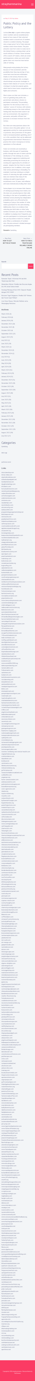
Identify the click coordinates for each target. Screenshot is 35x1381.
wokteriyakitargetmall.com (10, 733)
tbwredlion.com (6, 1261)
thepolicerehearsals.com (9, 838)
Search (3, 262)
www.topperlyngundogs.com (10, 1131)
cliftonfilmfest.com (7, 649)
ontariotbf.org (6, 531)
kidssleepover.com (7, 514)
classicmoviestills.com (8, 814)
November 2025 (6, 327)
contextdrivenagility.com (9, 912)
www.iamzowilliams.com (9, 1219)
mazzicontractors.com (8, 1231)
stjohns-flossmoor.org (8, 996)
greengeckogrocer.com (8, 728)
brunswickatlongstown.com (10, 933)
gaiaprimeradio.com (7, 945)
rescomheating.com (7, 1335)
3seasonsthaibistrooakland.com (11, 772)
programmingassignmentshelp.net (12, 512)
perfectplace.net (6, 770)
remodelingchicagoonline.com (11, 1182)
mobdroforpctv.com (7, 807)
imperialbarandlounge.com (10, 652)
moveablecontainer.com (9, 596)
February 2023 (6, 413)
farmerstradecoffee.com (9, 1096)
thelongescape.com (7, 952)
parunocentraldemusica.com (10, 1252)
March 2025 (5, 347)
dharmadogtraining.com (9, 1328)
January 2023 (5, 416)
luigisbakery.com (6, 1196)
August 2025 (5, 337)
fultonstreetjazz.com (8, 591)
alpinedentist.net (7, 568)
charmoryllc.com (6, 828)
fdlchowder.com (6, 1168)
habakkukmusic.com (7, 1112)
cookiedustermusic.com (9, 1000)
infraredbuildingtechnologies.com (12, 617)
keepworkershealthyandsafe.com (12, 535)
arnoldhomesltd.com (8, 645)
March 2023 (5, 409)
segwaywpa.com (6, 1080)
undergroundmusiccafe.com (10, 1345)
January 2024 (5, 376)
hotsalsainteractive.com (9, 489)
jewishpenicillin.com (7, 747)
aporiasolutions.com (8, 1077)
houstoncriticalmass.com (9, 833)
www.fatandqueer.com (8, 1149)
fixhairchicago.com (7, 1049)
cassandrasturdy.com (8, 810)
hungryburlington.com (8, 931)
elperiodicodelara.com (8, 477)
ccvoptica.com (6, 1191)
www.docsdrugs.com (8, 1163)
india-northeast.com (8, 638)
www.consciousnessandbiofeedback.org (14, 1217)
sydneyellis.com (6, 738)
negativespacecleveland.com (10, 984)
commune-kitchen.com (8, 872)
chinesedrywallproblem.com (10, 991)
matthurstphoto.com (8, 1275)
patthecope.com (6, 1056)
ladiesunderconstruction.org (10, 607)
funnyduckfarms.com (8, 1298)
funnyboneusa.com (7, 998)
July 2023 (4, 396)
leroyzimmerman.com (8, 1305)
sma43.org (4, 1180)
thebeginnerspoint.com (8, 821)
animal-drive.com (7, 1068)
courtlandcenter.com (8, 1024)
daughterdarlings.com (8, 484)
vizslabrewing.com (7, 679)
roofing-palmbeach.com (9, 640)
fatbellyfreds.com (7, 1240)
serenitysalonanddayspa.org (10, 491)
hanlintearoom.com (7, 1296)
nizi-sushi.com (5, 940)
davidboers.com (6, 1100)
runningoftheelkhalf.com (9, 1133)
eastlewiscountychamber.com (11, 842)
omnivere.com (6, 500)
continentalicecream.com (9, 861)
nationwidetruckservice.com (10, 1012)
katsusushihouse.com (8, 886)
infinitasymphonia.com (8, 882)
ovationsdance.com (7, 756)
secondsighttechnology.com (10, 724)
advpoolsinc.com (6, 1038)
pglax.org (4, 982)
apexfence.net (6, 1349)
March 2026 (5, 314)
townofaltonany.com (8, 980)
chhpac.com (5, 1326)
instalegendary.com (7, 533)
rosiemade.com (6, 696)
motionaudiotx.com (7, 1331)
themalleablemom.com (9, 926)
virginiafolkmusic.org (8, 754)
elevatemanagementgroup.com (11, 1303)
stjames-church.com (8, 900)
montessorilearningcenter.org (11, 1268)
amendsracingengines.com (9, 1145)
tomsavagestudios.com (9, 749)
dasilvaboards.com (7, 849)
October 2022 (6, 426)
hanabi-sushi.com (7, 1198)
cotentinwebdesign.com (9, 603)
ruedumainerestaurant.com (10, 891)
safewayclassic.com (7, 524)
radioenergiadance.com (8, 570)
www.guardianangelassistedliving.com (13, 1254)
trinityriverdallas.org (8, 768)
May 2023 (4, 403)
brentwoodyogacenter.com (10, 1184)
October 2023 (6, 386)
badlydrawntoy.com (7, 1107)
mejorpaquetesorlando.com (10, 705)
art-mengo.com (6, 942)
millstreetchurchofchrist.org (10, 1284)
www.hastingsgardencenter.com (11, 1221)
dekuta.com (5, 1203)
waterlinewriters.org (8, 1087)
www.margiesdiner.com (8, 1166)
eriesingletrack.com (7, 691)
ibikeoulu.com (5, 914)
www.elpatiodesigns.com (9, 1242)
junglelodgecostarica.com (9, 956)
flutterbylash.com (7, 1294)
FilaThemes (17, 1373)
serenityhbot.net (6, 1117)
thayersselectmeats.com (9, 1075)
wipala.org (4, 791)
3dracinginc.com (6, 831)
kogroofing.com (6, 565)
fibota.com (5, 1247)
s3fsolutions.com (7, 628)
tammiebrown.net (7, 947)
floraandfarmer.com (7, 626)
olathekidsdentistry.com (9, 700)
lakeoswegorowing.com (9, 1314)
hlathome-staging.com (8, 731)
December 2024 (6, 350)
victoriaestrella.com (8, 1019)
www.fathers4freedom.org (10, 1128)
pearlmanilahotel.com (8, 556)
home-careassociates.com (9, 779)
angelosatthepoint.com (9, 1040)
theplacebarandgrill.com (9, 1033)
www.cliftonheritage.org (9, 1177)
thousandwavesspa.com (9, 1021)
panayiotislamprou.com (9, 575)
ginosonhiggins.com (7, 968)
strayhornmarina (11, 4)
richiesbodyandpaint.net (9, 479)
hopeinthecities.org (7, 803)
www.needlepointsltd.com (10, 1170)
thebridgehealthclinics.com (10, 1084)
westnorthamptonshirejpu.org (11, 586)
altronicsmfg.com (7, 507)
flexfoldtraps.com (7, 1142)
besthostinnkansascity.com (10, 1340)
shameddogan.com (7, 1089)
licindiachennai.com (7, 482)
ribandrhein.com (6, 759)
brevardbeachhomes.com (9, 631)
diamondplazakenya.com (9, 1259)
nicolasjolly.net (6, 879)
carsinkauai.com (6, 1282)
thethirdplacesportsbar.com (10, 1233)
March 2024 (5, 370)
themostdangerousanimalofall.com (13, 835)
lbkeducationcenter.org (8, 765)
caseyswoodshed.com (8, 1047)
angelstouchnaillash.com (9, 712)
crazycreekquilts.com (8, 863)
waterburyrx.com (6, 1035)
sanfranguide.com (7, 826)
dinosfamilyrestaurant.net (9, 614)
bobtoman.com (6, 561)
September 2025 (6, 334)
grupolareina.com (7, 598)
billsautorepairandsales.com (10, 1263)
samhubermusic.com (8, 1347)
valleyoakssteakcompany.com (11, 1045)
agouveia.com (5, 1319)
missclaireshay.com (7, 472)
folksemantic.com (7, 670)
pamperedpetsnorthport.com (10, 693)
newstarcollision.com (8, 719)
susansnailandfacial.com (9, 1121)
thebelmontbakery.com (9, 521)
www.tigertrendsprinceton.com (11, 1126)
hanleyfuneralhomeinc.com (10, 703)
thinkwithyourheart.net (8, 656)
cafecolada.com (6, 817)
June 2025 (4, 343)
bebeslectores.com (7, 610)
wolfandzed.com (6, 1200)
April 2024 (4, 367)
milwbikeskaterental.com (9, 975)
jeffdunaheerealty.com (8, 1135)
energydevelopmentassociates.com (12, 624)
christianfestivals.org (8, 959)
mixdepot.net (5, 1207)
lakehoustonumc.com (8, 1110)
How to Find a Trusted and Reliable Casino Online (26, 243)
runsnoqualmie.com (7, 1161)
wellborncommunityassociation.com (13, 582)
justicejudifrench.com (8, 921)
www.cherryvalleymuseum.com (11, 600)
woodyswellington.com (9, 1238)
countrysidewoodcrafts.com (10, 526)
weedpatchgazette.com (9, 686)
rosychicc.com (5, 796)
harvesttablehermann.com (10, 619)
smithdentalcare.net (8, 1342)
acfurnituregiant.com (8, 496)
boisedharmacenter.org (8, 786)
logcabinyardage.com (8, 1098)
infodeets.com (6, 486)
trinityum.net (5, 1228)
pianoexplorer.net (7, 1224)
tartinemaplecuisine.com (9, 935)
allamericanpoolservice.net (10, 745)
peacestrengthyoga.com (9, 1138)
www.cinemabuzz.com (8, 1205)
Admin (16, 18)
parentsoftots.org (7, 1091)
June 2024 (4, 360)
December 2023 (6, 380)
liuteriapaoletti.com (7, 986)
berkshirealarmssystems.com (10, 677)
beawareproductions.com (9, 910)
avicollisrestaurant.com (9, 1028)
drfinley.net (5, 1307)
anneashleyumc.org (7, 1152)
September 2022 (6, 429)
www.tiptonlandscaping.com (10, 1187)
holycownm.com (6, 1010)
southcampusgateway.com (10, 577)
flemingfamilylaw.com (8, 1310)
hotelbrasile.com (6, 589)
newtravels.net (6, 517)
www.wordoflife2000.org (9, 663)
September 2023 (6, 390)
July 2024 (4, 357)
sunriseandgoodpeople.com (10, 989)
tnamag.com (5, 1070)
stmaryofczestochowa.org (10, 919)
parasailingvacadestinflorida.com (12, 1287)
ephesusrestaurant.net (8, 1235)
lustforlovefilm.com (8, 877)
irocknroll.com (6, 661)
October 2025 (6, 330)
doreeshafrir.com (6, 905)
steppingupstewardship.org (10, 1189)
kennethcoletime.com (8, 928)
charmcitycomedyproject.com (11, 907)
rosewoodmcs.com (7, 1210)
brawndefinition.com (8, 859)
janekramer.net (6, 938)
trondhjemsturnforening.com (10, 1256)
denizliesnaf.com (6, 1052)
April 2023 (4, 406)
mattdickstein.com (7, 1105)
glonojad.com (5, 896)
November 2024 (6, 353)
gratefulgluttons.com (8, 805)
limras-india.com (6, 475)
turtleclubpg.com (7, 1014)
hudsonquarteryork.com (9, 1245)
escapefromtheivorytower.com (11, 633)
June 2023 (4, 399)
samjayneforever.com (8, 1273)
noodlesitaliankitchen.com (10, 538)
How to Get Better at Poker (9, 240)
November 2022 (6, 423)
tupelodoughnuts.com (8, 698)
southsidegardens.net (8, 1226)
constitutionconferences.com (11, 1054)
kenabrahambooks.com (8, 870)
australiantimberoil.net (8, 612)
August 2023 (5, 393)
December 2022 (6, 419)
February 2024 (6, 373)
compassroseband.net (8, 1063)
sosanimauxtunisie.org (8, 563)
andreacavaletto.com (8, 782)
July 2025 (4, 340)
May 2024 (4, 363)
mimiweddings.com (7, 1338)
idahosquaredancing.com (9, 665)
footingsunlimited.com (8, 1159)
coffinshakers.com (7, 917)
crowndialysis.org (7, 740)
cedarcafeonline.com (8, 493)
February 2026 (6, 317)
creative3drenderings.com (9, 1093)
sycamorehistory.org (7, 1212)
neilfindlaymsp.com (7, 1026)
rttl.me (3, 1333)
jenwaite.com (5, 1301)
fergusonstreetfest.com (9, 1270)
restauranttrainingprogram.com (11, 742)
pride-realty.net (6, 1289)
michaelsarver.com (7, 726)
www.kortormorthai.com (9, 1147)
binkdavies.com (6, 866)
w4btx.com (5, 710)
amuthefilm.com (6, 875)
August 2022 (5, 432)
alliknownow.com (7, 840)
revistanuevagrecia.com (9, 898)
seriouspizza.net (6, 1061)
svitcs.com (4, 1059)
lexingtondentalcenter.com (10, 735)
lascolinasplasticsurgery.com (10, 1175)
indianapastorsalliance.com (10, 1042)
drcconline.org (5, 1031)
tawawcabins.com (7, 668)
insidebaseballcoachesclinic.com (11, 1280)
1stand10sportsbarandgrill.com (11, 707)
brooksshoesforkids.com (9, 1073)
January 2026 (5, 320)
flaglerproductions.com (8, 856)
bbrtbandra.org (6, 549)
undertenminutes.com (8, 498)
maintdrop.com (6, 558)
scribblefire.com (6, 775)
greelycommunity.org (8, 889)
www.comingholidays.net (9, 824)
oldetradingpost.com (8, 605)
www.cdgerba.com (7, 1249)
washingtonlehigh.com (8, 1194)
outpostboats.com (7, 798)
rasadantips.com (6, 503)
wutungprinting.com (7, 970)
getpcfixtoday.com (7, 547)
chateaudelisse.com (7, 579)
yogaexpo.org (5, 777)
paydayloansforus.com (8, 519)
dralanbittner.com (7, 682)
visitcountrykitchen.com (9, 961)
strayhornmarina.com (8, 854)
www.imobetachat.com (9, 1103)
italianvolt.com (6, 675)
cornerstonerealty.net (8, 1214)
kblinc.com (4, 689)
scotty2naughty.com (8, 903)
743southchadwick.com (9, 635)
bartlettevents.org (7, 593)
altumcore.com (6, 1066)
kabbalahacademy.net (8, 714)
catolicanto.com (6, 763)
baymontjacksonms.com (9, 977)
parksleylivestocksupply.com (10, 784)
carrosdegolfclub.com (8, 621)
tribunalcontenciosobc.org (9, 845)
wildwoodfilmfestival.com (10, 584)
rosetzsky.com (6, 893)
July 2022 (4, 436)
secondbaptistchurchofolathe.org (12, 1321)
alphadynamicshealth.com (9, 1291)
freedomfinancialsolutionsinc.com (12, 1140)
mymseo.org (5, 1324)
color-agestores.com (8, 789)
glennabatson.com (7, 852)
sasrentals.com (6, 721)
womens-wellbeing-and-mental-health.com (15, 752)
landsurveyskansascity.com (10, 1154)
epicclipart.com (6, 554)
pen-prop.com (5, 1124)
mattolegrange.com (7, 954)
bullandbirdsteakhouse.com (10, 1173)
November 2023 (6, 383)
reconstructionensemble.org (10, 1003)
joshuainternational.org (9, 1119)
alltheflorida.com (7, 1277)
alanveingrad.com (7, 966)
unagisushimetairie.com (9, 542)
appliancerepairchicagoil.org (10, 528)
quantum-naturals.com (8, 1266)
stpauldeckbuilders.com (9, 1156)
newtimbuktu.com (7, 505)
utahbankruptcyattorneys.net (11, 658)
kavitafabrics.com (7, 1005)
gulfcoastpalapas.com (8, 1082)
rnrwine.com (5, 1312)
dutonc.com (5, 949)
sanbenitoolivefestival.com (10, 812)
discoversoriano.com (8, 819)
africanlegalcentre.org (8, 884)
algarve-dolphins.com (8, 963)
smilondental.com (7, 717)
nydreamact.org (6, 540)
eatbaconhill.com (7, 510)
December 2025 (6, 324)
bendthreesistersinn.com (9, 993)
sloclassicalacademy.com (9, 847)
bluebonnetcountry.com (9, 551)
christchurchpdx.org (7, 868)
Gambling (13, 230)
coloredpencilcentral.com (9, 647)
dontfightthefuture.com (9, 642)
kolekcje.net (5, 761)
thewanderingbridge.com (9, 924)
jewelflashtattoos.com (9, 544)
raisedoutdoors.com (7, 654)
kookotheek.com (6, 572)
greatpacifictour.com (8, 1017)
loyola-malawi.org (7, 793)
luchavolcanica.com (7, 1007)
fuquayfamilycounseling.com (10, 1317)
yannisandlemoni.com (8, 684)
